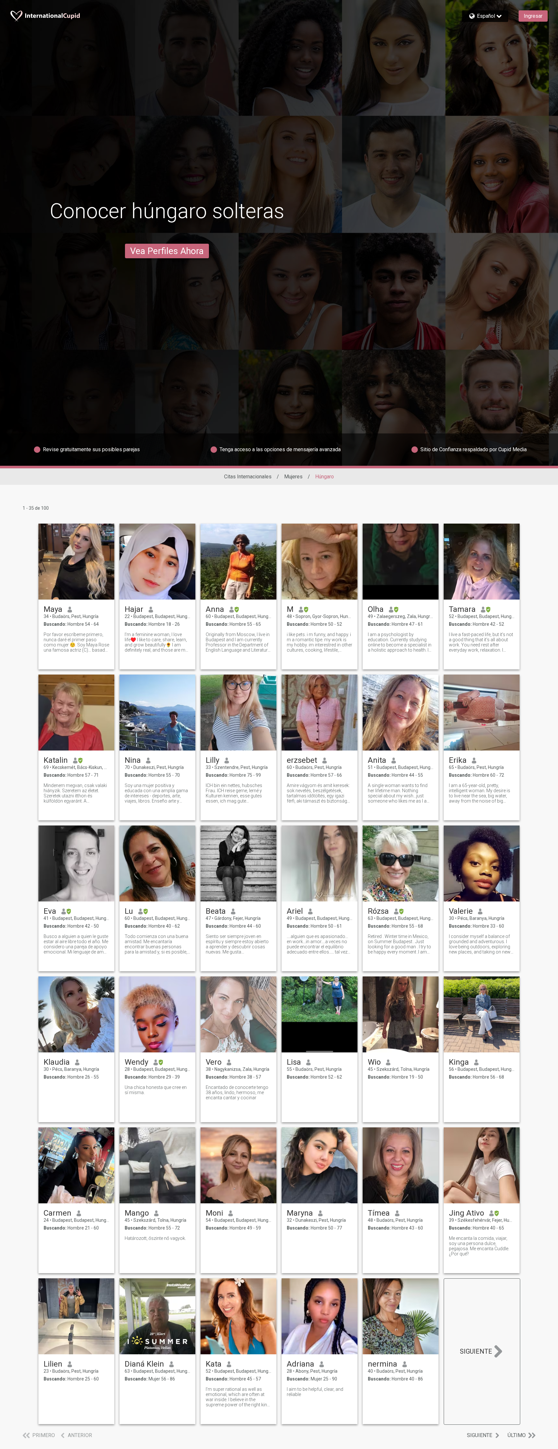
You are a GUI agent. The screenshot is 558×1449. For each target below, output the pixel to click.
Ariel (295, 911)
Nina (133, 760)
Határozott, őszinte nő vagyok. (155, 1238)
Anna (215, 609)
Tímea (379, 1213)
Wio (374, 1062)
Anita (377, 760)
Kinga (459, 1062)
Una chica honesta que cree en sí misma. (156, 1090)
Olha (376, 609)
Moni (214, 1213)
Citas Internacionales (248, 477)
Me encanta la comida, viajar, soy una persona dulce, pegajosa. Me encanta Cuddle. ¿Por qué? (479, 1246)
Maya (53, 609)
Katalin (56, 760)
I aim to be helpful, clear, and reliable (315, 1392)
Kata (214, 1364)
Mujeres (293, 477)
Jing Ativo (466, 1213)
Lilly (212, 760)
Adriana (300, 1364)
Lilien (53, 1364)
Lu (129, 911)
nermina (382, 1364)
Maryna (300, 1213)
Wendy (136, 1062)
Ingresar (533, 16)
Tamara (462, 609)
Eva (50, 911)
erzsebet (302, 760)
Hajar (134, 609)
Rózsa (378, 911)
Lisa (294, 1062)
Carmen (57, 1213)
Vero (214, 1062)
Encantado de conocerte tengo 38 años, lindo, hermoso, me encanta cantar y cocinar (237, 1092)
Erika (458, 760)
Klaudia (57, 1062)
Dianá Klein (144, 1364)
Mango (137, 1213)
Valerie (461, 911)
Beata (216, 911)
